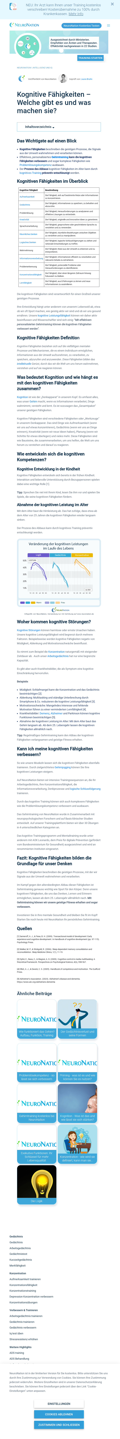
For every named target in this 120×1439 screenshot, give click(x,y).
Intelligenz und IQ (42, 68)
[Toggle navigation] (108, 25)
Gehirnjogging (63, 767)
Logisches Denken (28, 242)
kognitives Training (30, 172)
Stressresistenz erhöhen (24, 1339)
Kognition (22, 397)
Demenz (44, 713)
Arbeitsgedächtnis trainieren (26, 1316)
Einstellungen (59, 1404)
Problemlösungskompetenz (36, 164)
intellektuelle (24, 363)
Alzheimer (56, 713)
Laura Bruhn (86, 79)
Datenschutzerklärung (89, 1382)
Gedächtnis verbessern (23, 1327)
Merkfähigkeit (18, 1265)
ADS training (17, 1352)
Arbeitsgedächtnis (58, 656)
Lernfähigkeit (26, 283)
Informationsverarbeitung (31, 258)
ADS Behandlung (19, 1358)
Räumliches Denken (28, 234)
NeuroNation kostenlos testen (81, 25)
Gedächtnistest (18, 1253)
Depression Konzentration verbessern (31, 1296)
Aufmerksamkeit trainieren (25, 1279)
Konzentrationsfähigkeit (31, 274)
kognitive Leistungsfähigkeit (54, 315)
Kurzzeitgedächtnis (21, 1259)
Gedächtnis (25, 205)
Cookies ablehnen (59, 1414)
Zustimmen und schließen (59, 1425)
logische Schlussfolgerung (85, 788)
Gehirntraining (60, 157)
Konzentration (56, 651)
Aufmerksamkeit (27, 197)
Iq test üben (16, 1333)
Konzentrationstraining (23, 1290)
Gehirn (33, 401)
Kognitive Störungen (29, 630)
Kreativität (24, 219)
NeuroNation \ (25, 68)
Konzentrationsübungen (23, 1302)
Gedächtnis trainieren (22, 1321)
